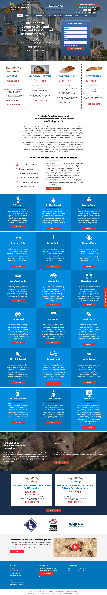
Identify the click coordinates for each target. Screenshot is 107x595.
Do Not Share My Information (41, 591)
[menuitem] (20, 15)
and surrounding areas (15, 575)
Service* (66, 39)
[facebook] (39, 577)
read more (100, 454)
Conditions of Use (51, 591)
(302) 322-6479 (89, 10)
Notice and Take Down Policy (61, 591)
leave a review (20, 460)
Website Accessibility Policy (72, 591)
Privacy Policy (32, 591)
